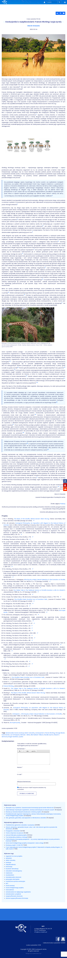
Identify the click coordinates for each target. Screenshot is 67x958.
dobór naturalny (29, 733)
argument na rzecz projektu (14, 856)
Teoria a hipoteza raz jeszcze (14, 833)
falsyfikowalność (11, 864)
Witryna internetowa (24, 781)
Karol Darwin (6, 735)
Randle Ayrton (48, 735)
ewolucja (8, 862)
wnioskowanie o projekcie (13, 894)
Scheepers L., (37, 714)
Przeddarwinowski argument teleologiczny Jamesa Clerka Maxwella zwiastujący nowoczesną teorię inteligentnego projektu (33, 814)
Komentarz (21, 749)
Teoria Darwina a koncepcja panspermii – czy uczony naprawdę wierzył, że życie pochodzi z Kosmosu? (33, 840)
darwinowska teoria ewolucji (15, 733)
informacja (9, 866)
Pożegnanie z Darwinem (13, 831)
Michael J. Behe (25, 735)
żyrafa (21, 737)
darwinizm (9, 858)
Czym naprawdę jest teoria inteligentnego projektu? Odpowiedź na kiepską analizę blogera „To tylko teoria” (34, 848)
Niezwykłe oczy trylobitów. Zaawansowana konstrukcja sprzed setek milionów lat (30, 807)
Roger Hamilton (13, 737)
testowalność (10, 890)
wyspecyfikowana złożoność (14, 896)
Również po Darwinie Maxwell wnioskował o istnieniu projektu (24, 812)
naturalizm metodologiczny (14, 871)
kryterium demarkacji (12, 869)
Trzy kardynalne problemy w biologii (16, 837)
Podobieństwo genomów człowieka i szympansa (20, 825)
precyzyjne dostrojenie (12, 879)
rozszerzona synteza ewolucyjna (15, 881)
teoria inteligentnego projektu (15, 888)
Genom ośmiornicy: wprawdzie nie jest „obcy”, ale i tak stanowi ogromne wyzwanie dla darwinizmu (31, 828)
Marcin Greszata (33, 26)
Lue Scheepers (15, 735)
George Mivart (60, 733)
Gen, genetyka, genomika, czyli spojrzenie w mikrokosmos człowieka (26, 818)
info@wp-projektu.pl (40, 932)
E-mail (19, 774)
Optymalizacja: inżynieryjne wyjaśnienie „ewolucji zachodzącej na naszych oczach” (30, 810)
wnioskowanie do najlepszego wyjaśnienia (18, 892)
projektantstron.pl (36, 953)
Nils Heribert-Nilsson (37, 735)
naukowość (9, 873)
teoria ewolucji (10, 885)
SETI (7, 883)
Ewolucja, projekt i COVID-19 (14, 845)
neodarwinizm (10, 875)
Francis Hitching (8, 686)
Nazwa (20, 767)
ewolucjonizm (39, 733)
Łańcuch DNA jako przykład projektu (16, 835)
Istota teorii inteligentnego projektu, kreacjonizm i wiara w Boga (25, 843)
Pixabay (62, 504)
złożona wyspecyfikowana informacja (17, 898)
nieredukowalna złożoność (13, 877)
